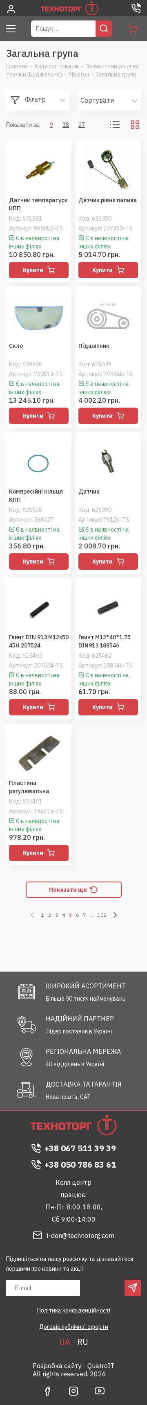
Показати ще (68, 889)
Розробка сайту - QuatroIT (73, 1366)
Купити (33, 270)
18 (65, 125)
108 (102, 915)
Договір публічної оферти (73, 1327)
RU (82, 1342)
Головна (17, 66)
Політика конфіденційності (73, 1310)
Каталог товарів (57, 66)
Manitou (79, 74)
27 (81, 125)
